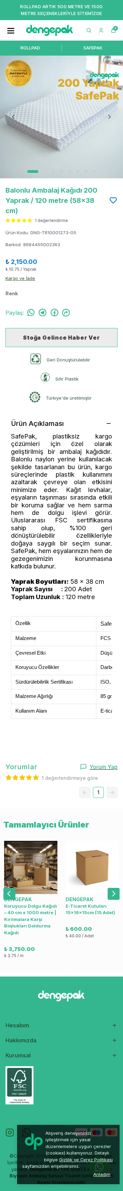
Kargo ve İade (20, 278)
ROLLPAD (30, 47)
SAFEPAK (92, 47)
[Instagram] (9, 1132)
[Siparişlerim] (101, 30)
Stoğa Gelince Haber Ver (61, 337)
